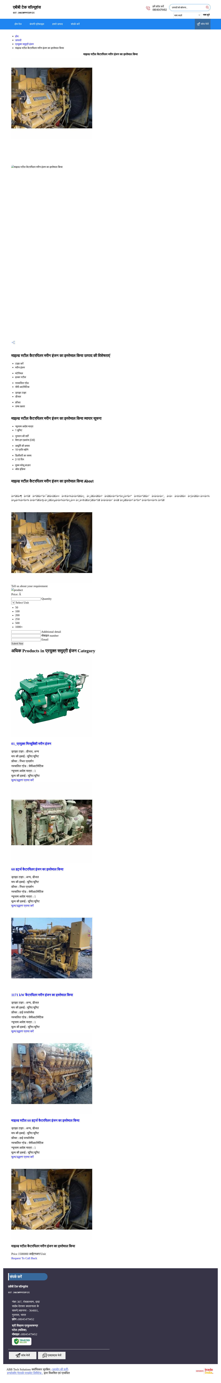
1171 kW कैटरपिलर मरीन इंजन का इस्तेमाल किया (42, 995)
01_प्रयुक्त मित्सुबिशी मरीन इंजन (31, 744)
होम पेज (18, 24)
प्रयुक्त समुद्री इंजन (24, 44)
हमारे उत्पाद (57, 24)
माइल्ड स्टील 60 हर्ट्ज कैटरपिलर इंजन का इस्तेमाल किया (45, 1120)
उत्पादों (18, 40)
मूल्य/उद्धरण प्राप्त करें (22, 780)
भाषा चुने (206, 14)
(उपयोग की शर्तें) (60, 1369)
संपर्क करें (75, 24)
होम (16, 36)
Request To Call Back (24, 1258)
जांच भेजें (204, 23)
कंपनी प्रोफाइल (37, 24)
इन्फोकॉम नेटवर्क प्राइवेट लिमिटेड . (25, 1373)
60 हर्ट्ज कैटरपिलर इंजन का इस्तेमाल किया (37, 869)
